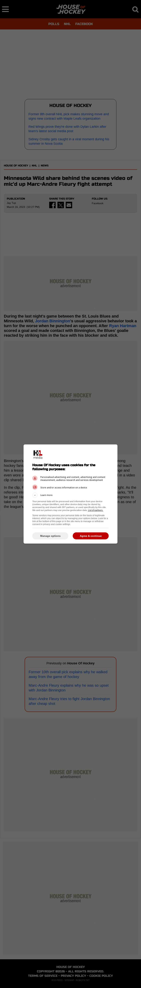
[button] (70, 495)
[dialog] (71, 494)
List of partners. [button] (95, 510)
